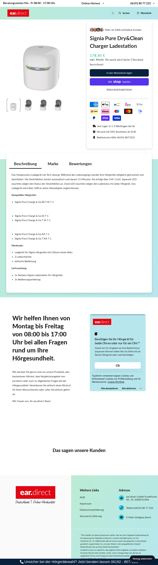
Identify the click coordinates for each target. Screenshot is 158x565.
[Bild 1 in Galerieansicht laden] (13, 105)
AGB (82, 497)
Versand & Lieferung (91, 516)
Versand (110, 59)
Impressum (85, 503)
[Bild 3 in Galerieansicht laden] (43, 105)
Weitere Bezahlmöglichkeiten (119, 89)
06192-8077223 (126, 137)
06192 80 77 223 (144, 507)
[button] (114, 13)
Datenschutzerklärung (92, 509)
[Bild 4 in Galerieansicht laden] (58, 105)
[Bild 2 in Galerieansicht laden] (28, 105)
